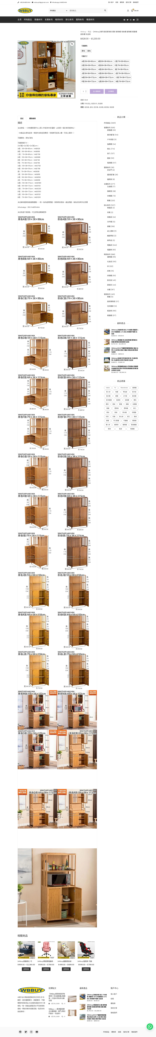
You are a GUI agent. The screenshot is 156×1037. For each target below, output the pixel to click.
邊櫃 (107, 421)
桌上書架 (110, 231)
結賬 (116, 2)
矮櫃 (107, 408)
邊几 (128, 417)
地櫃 (116, 392)
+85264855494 (24, 2)
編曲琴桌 (110, 236)
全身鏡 (109, 186)
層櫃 (116, 396)
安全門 (109, 170)
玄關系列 (49, 19)
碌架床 (109, 285)
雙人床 (108, 425)
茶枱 (107, 412)
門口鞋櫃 (116, 421)
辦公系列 (69, 19)
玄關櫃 (135, 404)
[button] (72, 44)
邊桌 (108, 158)
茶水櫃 (124, 412)
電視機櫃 (134, 425)
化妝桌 (109, 261)
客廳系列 (38, 19)
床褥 (108, 271)
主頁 (19, 19)
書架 (107, 404)
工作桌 (125, 396)
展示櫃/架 (110, 135)
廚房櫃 (96, 107)
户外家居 (110, 139)
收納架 (118, 400)
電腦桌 (109, 245)
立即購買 (111, 91)
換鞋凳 (109, 191)
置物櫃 (126, 408)
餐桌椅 (109, 311)
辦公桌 (121, 417)
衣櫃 (108, 289)
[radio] (83, 51)
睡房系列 (59, 19)
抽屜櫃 (109, 144)
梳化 (108, 149)
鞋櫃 (108, 200)
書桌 (113, 404)
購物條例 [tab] (32, 118)
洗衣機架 (110, 306)
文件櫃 (109, 222)
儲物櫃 (86, 107)
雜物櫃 (106, 107)
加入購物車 (96, 91)
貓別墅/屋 (110, 175)
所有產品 (28, 19)
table (108, 388)
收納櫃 (101, 107)
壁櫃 (108, 297)
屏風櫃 (109, 130)
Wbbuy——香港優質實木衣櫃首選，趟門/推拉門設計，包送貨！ (57, 1011)
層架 (91, 107)
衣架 (107, 417)
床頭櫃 (109, 275)
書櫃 (108, 226)
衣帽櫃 (109, 196)
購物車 (122, 2)
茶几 (108, 153)
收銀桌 (109, 217)
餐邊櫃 (100, 104)
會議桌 (109, 208)
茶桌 (116, 412)
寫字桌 (134, 392)
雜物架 (116, 425)
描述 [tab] (21, 118)
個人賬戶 (111, 2)
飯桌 (120, 429)
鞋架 (109, 429)
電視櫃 (109, 163)
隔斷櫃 (134, 421)
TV (115, 388)
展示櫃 (108, 396)
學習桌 (125, 392)
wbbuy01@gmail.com (41, 2)
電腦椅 (109, 250)
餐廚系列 (90, 19)
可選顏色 (84, 46)
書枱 (135, 400)
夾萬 (108, 212)
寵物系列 (80, 19)
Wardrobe (124, 388)
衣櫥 (113, 417)
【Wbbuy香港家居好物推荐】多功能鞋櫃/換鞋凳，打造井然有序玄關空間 (57, 997)
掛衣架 (109, 280)
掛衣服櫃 (109, 400)
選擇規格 (26, 969)
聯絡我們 (135, 2)
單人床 (108, 392)
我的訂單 (128, 2)
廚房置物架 (111, 301)
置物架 (117, 408)
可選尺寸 (84, 56)
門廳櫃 (126, 421)
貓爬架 (109, 179)
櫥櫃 (127, 404)
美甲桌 (109, 240)
